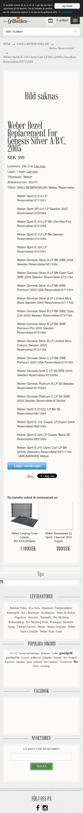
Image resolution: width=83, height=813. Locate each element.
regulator (20, 661)
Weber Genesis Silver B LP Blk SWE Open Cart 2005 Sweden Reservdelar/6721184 (45, 313)
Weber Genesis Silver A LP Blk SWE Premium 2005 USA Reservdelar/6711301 (45, 287)
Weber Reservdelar (61, 48)
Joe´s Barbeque (30, 612)
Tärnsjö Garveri (27, 626)
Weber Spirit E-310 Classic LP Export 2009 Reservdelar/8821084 (46, 424)
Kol (65, 657)
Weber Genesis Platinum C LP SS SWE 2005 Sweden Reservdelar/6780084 (43, 398)
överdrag (45, 666)
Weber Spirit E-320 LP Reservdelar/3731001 (32, 249)
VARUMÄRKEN (28, 456)
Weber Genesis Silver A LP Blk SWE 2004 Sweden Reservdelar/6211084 (45, 262)
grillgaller (47, 657)
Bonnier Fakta (19, 608)
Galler (55, 653)
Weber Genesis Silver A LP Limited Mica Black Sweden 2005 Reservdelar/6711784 (45, 300)
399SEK (63, 549)
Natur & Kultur (66, 612)
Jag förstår (67, 5)
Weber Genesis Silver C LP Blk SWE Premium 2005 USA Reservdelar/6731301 (45, 360)
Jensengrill (13, 612)
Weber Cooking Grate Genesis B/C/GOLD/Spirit (24, 537)
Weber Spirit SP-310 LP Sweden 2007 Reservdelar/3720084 (42, 211)
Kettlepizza (48, 612)
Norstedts (46, 617)
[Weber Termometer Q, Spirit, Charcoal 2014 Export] (58, 515)
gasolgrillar (13, 657)
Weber (27, 177)
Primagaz (56, 622)
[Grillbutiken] (17, 19)
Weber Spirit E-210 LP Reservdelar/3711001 (32, 198)
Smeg (12, 626)
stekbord (37, 661)
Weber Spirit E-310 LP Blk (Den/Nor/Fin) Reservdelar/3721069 (44, 223)
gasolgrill (65, 653)
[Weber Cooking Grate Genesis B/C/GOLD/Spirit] (24, 515)
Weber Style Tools (51, 631)
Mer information (65, 12)
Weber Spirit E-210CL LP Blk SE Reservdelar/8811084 (38, 411)
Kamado (57, 657)
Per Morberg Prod (37, 622)
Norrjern (33, 617)
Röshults (68, 622)
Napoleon (20, 617)
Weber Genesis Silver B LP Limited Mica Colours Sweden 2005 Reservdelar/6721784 (44, 345)
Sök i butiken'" (51, 661)
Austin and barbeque (29, 653)
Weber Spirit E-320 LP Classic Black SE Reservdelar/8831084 (43, 437)
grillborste (36, 657)
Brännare (45, 653)
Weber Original (57, 626)
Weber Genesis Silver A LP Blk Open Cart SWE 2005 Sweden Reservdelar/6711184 (45, 275)
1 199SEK (28, 549)
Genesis (25, 657)
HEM (6, 44)
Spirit (29, 661)
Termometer (66, 661)
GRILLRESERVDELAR (33, 44)
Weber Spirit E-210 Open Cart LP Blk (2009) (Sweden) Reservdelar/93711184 (44, 449)
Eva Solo (35, 608)
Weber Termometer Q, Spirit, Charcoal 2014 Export (58, 537)
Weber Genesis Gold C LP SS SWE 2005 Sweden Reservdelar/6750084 (44, 373)
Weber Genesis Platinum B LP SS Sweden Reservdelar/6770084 (45, 385)
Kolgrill (73, 657)
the (75, 661)
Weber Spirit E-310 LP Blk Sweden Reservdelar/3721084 (40, 236)
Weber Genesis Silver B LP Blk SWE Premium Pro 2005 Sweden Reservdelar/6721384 (41, 328)
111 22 (13, 653)
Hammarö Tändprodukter (57, 608)
